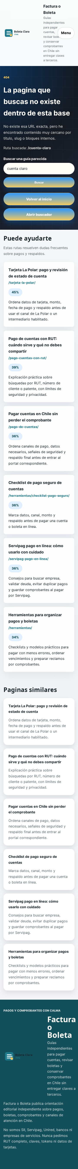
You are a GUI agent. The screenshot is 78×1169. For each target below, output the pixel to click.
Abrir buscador (39, 214)
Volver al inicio (39, 199)
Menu (66, 33)
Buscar (39, 182)
